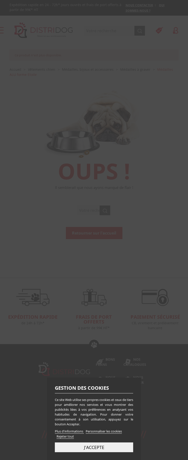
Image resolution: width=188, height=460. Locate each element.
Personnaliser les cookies (104, 431)
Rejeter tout (65, 436)
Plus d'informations (69, 431)
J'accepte (94, 447)
